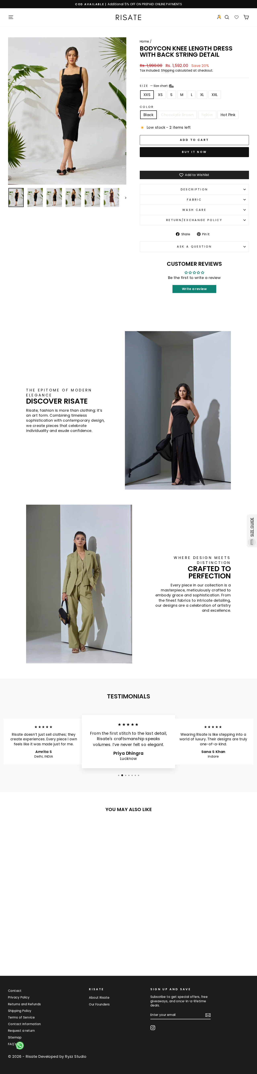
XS (160, 94)
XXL (215, 94)
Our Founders (99, 1004)
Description (194, 189)
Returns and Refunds (24, 1004)
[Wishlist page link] (237, 17)
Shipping (167, 70)
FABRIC (194, 200)
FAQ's (12, 1044)
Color (147, 107)
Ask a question (194, 247)
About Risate (99, 997)
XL (202, 94)
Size (154, 86)
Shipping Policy (20, 1011)
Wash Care (194, 210)
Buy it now (194, 152)
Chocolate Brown (177, 114)
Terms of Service (21, 1017)
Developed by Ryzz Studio (62, 1056)
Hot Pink (228, 114)
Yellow (207, 114)
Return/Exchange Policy (194, 220)
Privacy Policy (19, 997)
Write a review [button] (194, 289)
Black (148, 114)
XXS (147, 94)
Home (144, 41)
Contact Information (24, 1024)
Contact (14, 991)
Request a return (21, 1031)
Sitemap (14, 1037)
